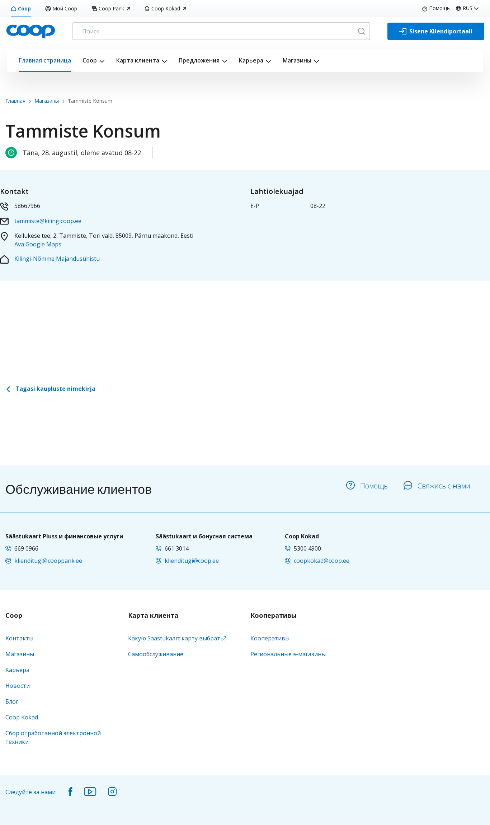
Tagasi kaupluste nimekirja (54, 389)
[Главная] (30, 30)
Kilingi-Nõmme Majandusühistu (57, 259)
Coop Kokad (165, 8)
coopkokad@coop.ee (321, 561)
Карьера (251, 60)
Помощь (439, 8)
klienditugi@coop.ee (192, 561)
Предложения (199, 60)
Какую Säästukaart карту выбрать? (177, 638)
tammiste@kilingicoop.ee (47, 221)
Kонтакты (19, 638)
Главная (15, 100)
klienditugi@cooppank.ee (48, 561)
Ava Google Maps (37, 244)
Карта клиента (137, 60)
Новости (17, 686)
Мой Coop (64, 8)
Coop (24, 8)
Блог (11, 701)
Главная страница (45, 60)
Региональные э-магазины (288, 654)
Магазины (297, 60)
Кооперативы (273, 616)
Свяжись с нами (444, 486)
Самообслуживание (155, 654)
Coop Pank (111, 8)
